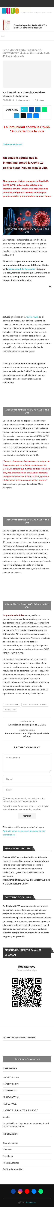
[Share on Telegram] (16, 115)
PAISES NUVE (9, 1104)
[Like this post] (25, 109)
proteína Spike (11, 704)
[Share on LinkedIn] (37, 109)
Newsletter (8, 1156)
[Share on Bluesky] (29, 115)
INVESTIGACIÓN (11, 1077)
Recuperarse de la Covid (34, 704)
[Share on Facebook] (31, 109)
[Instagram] (23, 3)
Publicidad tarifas (11, 1163)
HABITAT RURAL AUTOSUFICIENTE (20, 1110)
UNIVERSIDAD (18, 50)
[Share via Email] (36, 115)
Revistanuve (31, 1203)
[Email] (31, 3)
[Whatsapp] (35, 3)
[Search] (51, 36)
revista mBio (32, 317)
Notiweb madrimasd (12, 144)
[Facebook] (19, 3)
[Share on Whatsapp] (44, 109)
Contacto (7, 1149)
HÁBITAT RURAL (11, 1084)
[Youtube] (27, 3)
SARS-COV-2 (10, 709)
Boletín (6, 1117)
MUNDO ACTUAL (11, 1097)
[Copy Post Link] (23, 115)
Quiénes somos (10, 1143)
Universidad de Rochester (22, 269)
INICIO (6, 50)
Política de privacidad (13, 1169)
